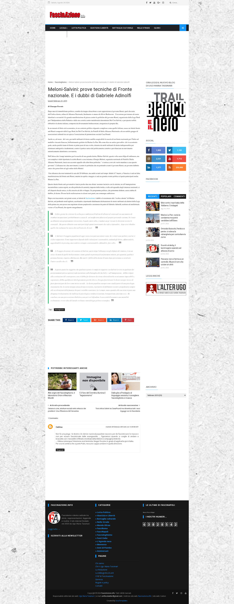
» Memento (101, 544)
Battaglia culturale (122, 28)
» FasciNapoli (101, 531)
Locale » (63, 28)
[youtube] (154, 2)
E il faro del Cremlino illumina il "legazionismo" (92, 394)
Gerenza (99, 579)
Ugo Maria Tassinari (86, 596)
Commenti (179, 196)
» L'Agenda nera (103, 541)
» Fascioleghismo (103, 535)
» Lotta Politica (102, 512)
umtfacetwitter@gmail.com (112, 596)
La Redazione (101, 569)
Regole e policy (102, 582)
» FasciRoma (101, 528)
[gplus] (158, 2)
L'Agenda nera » (57, 34)
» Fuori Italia (101, 538)
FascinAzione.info (108, 593)
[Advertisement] (136, 15)
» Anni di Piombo (103, 547)
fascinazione (90, 198)
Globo (157, 28)
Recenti (152, 196)
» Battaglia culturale (105, 518)
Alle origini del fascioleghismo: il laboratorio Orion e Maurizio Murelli (61, 395)
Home (52, 28)
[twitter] (150, 2)
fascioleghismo (61, 82)
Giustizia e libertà (99, 28)
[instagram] (163, 2)
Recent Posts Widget (149, 512)
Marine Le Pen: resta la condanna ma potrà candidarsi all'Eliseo (170, 218)
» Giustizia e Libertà (105, 515)
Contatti (98, 585)
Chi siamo (99, 563)
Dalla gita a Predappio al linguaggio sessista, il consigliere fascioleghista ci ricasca (125, 395)
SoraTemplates (121, 601)
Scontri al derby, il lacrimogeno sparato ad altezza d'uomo (171, 248)
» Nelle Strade (102, 522)
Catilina (59, 427)
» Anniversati (101, 551)
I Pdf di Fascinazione (104, 576)
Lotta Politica (79, 28)
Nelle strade (143, 28)
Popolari (166, 196)
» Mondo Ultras (102, 525)
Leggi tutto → (54, 529)
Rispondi (60, 450)
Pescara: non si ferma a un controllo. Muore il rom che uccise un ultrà (172, 262)
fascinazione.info (144, 596)
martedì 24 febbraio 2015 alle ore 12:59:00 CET (122, 427)
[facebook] (146, 2)
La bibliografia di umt (104, 573)
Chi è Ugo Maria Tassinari (106, 566)
